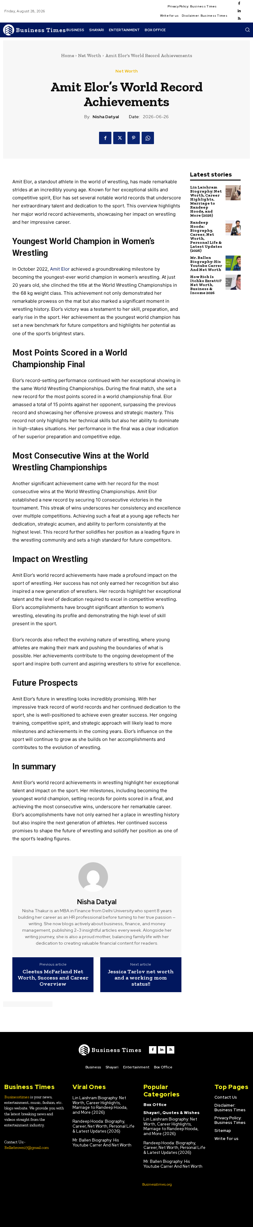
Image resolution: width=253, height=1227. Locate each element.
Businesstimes (16, 1097)
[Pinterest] (133, 138)
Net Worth (89, 55)
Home (67, 55)
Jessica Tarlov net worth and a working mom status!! (141, 978)
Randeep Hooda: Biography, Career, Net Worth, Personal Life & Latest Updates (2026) (206, 236)
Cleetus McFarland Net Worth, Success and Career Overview (53, 978)
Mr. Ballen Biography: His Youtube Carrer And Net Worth (206, 263)
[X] (119, 138)
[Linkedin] (239, 11)
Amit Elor (60, 269)
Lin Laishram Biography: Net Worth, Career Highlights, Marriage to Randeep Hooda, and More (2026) (206, 201)
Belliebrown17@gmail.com (26, 1147)
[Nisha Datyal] (96, 877)
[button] (247, 29)
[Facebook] (239, 3)
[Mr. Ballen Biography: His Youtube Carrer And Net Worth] (233, 263)
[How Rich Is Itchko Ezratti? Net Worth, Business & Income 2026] (233, 282)
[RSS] (239, 19)
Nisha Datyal (106, 116)
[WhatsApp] (148, 138)
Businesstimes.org (157, 1184)
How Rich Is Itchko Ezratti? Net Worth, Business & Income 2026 (206, 284)
